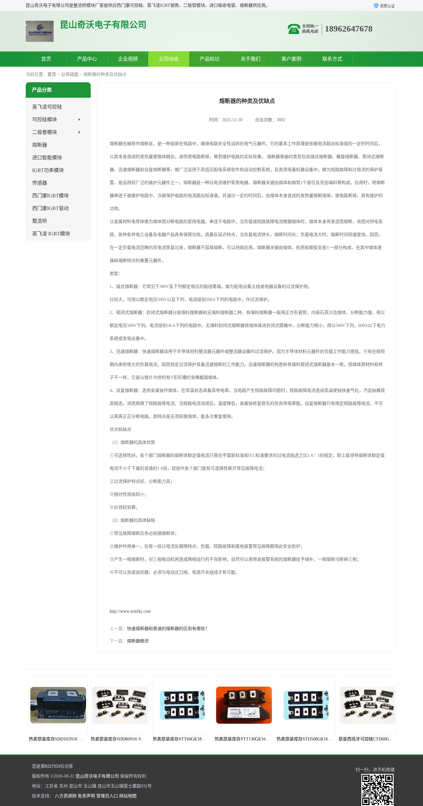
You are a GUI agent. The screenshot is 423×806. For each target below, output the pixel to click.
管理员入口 (107, 796)
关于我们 (250, 59)
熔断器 (39, 145)
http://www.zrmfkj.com (130, 611)
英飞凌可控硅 (47, 106)
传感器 (39, 183)
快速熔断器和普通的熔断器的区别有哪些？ (168, 628)
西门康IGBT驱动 (50, 208)
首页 (46, 59)
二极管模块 (44, 132)
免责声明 (86, 796)
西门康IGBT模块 (50, 195)
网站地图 (128, 796)
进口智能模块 (47, 157)
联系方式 (332, 59)
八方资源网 (65, 796)
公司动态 (169, 59)
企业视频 (128, 59)
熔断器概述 (138, 641)
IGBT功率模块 (48, 170)
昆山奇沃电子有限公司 (97, 776)
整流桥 (39, 221)
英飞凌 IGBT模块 (51, 233)
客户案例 (291, 59)
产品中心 (87, 59)
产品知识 (210, 59)
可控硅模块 (44, 119)
